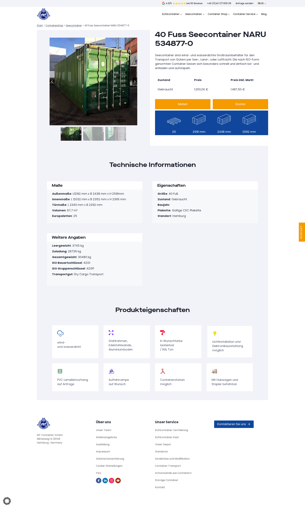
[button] (71, 134)
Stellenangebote (106, 437)
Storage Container (166, 480)
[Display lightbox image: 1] (93, 81)
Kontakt (160, 487)
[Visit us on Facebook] (99, 480)
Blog (264, 14)
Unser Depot (163, 444)
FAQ (98, 473)
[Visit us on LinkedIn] (105, 480)
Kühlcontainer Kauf (167, 437)
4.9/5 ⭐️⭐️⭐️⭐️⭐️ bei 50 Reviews (184, 3)
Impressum (103, 451)
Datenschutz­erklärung (110, 459)
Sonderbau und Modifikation (172, 459)
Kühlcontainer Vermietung (171, 430)
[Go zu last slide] (52, 81)
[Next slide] (134, 81)
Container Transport (168, 466)
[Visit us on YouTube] (118, 480)
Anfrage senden (244, 3)
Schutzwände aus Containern (173, 473)
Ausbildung (102, 444)
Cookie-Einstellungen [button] (109, 466)
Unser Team (103, 430)
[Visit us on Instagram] (112, 480)
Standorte (161, 451)
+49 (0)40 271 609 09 (219, 3)
